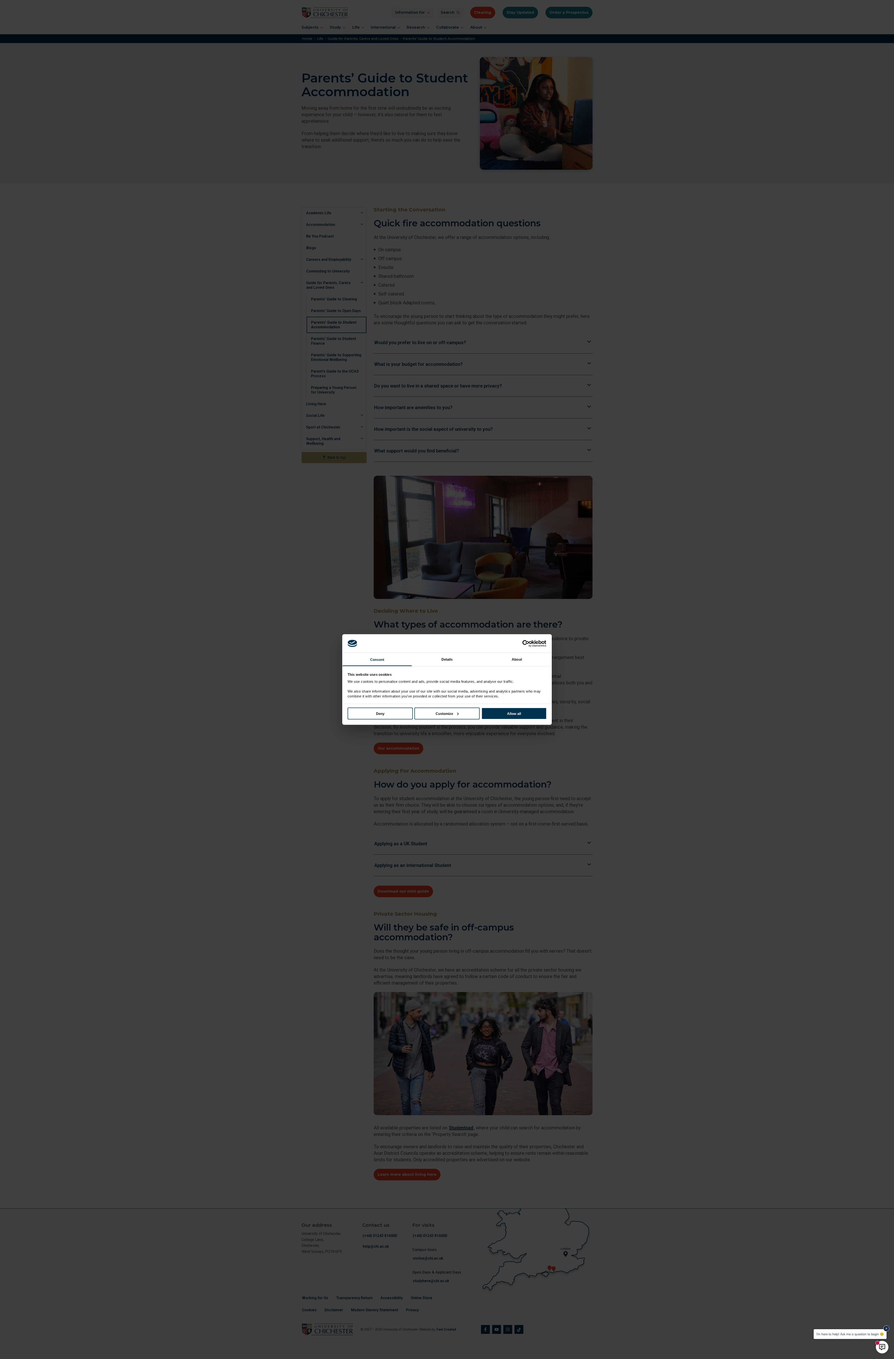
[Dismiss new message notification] (886, 1328)
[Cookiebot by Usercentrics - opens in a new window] (526, 643)
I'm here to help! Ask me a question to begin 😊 (850, 1334)
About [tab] (517, 659)
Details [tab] (447, 659)
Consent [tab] (377, 660)
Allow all (514, 713)
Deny (380, 713)
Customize (444, 713)
